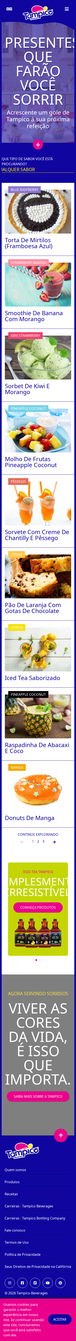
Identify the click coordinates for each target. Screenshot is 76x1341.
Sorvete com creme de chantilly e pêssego (37, 535)
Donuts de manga (29, 818)
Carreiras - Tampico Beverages (29, 1218)
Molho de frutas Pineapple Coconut (31, 462)
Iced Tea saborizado (32, 678)
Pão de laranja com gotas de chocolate (33, 608)
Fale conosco (15, 1242)
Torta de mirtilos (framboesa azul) (28, 243)
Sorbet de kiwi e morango (27, 389)
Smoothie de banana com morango (34, 316)
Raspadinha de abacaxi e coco (37, 748)
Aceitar (59, 1319)
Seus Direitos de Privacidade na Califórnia (38, 1279)
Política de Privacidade (23, 1266)
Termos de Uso (17, 1254)
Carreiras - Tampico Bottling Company (35, 1230)
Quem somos (15, 1182)
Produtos (12, 1194)
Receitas (11, 1206)
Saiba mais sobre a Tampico (38, 1108)
